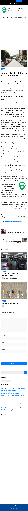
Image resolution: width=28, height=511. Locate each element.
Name (3, 335)
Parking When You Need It (11, 303)
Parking (3, 69)
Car (6, 221)
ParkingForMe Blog (15, 8)
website (10, 196)
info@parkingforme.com (7, 217)
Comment (4, 317)
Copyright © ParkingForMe (14, 506)
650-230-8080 (22, 217)
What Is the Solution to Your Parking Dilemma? (12, 274)
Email (3, 342)
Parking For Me (11, 90)
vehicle (20, 221)
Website (3, 349)
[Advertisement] (14, 35)
